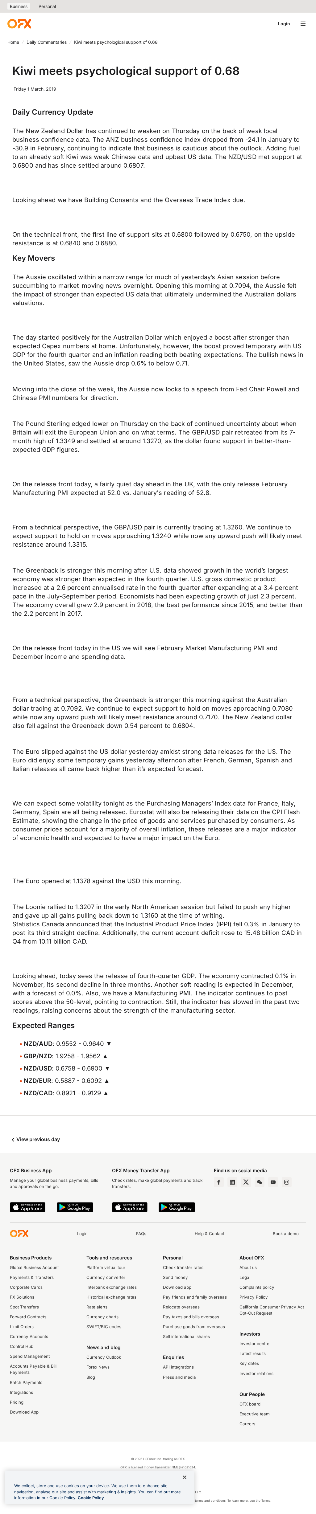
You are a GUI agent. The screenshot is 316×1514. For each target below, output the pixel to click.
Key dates (249, 1363)
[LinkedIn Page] (232, 1182)
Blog (90, 1377)
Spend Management (30, 1356)
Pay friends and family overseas (195, 1297)
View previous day (37, 1139)
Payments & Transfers (32, 1277)
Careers (247, 1423)
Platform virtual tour (105, 1267)
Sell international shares (186, 1336)
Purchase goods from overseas (194, 1326)
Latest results (252, 1353)
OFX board (249, 1404)
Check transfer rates (183, 1267)
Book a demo (286, 1233)
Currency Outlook (103, 1357)
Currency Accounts (29, 1336)
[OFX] (19, 24)
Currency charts (102, 1316)
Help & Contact (209, 1233)
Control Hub (21, 1346)
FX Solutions (22, 1297)
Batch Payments (26, 1382)
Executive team (254, 1413)
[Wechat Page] (259, 1182)
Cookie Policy (91, 1497)
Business (18, 6)
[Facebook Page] (219, 1182)
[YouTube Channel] (273, 1182)
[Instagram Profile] (287, 1182)
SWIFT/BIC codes (103, 1326)
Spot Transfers (24, 1306)
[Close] (184, 1477)
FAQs (141, 1233)
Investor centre (254, 1343)
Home (13, 42)
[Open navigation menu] (303, 23)
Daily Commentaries (47, 42)
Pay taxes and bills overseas (191, 1316)
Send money (175, 1277)
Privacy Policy (253, 1297)
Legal (244, 1277)
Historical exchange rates (111, 1297)
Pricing (16, 1402)
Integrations (21, 1392)
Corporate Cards (26, 1287)
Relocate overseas (181, 1306)
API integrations (178, 1367)
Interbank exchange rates (111, 1287)
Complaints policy (256, 1287)
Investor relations (256, 1373)
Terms (265, 1500)
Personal (47, 6)
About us (248, 1267)
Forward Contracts (28, 1316)
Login (284, 23)
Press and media (179, 1377)
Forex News (98, 1367)
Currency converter (105, 1277)
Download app (177, 1287)
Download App (24, 1412)
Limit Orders (22, 1326)
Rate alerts (96, 1306)
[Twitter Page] (246, 1182)
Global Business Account (34, 1267)
